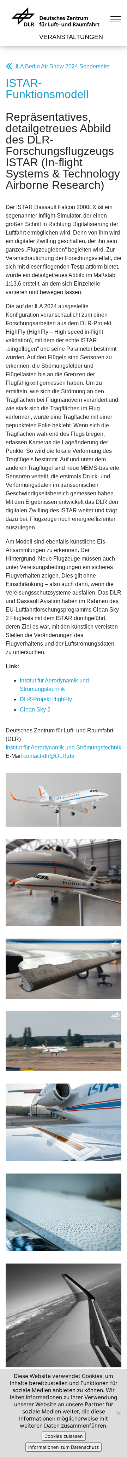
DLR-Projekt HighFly (46, 699)
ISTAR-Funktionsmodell (47, 89)
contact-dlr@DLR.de (48, 756)
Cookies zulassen (63, 1436)
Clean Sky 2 (35, 710)
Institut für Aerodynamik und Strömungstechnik (63, 747)
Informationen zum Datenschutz (63, 1447)
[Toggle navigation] (115, 19)
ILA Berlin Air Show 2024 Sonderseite (63, 66)
